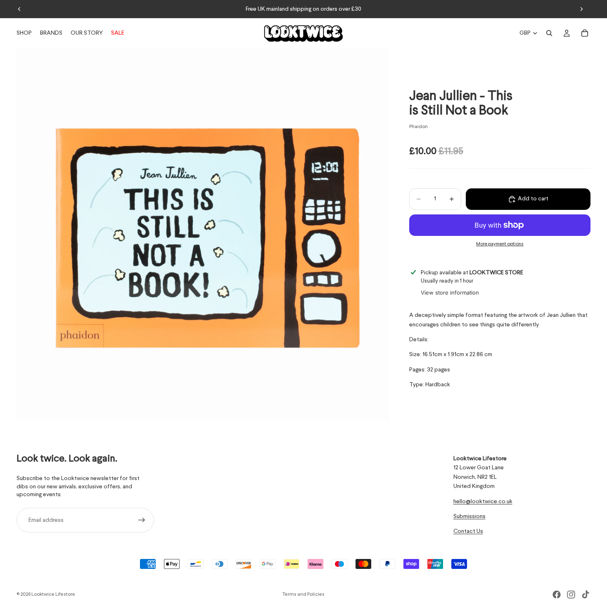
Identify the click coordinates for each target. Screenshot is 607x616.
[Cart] (585, 33)
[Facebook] (557, 594)
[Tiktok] (585, 594)
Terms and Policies (303, 594)
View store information (450, 293)
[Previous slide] (19, 9)
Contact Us (468, 532)
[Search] (549, 33)
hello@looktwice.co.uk (482, 501)
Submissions (469, 516)
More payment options (500, 244)
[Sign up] (141, 520)
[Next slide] (581, 9)
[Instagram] (571, 594)
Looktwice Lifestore (53, 594)
